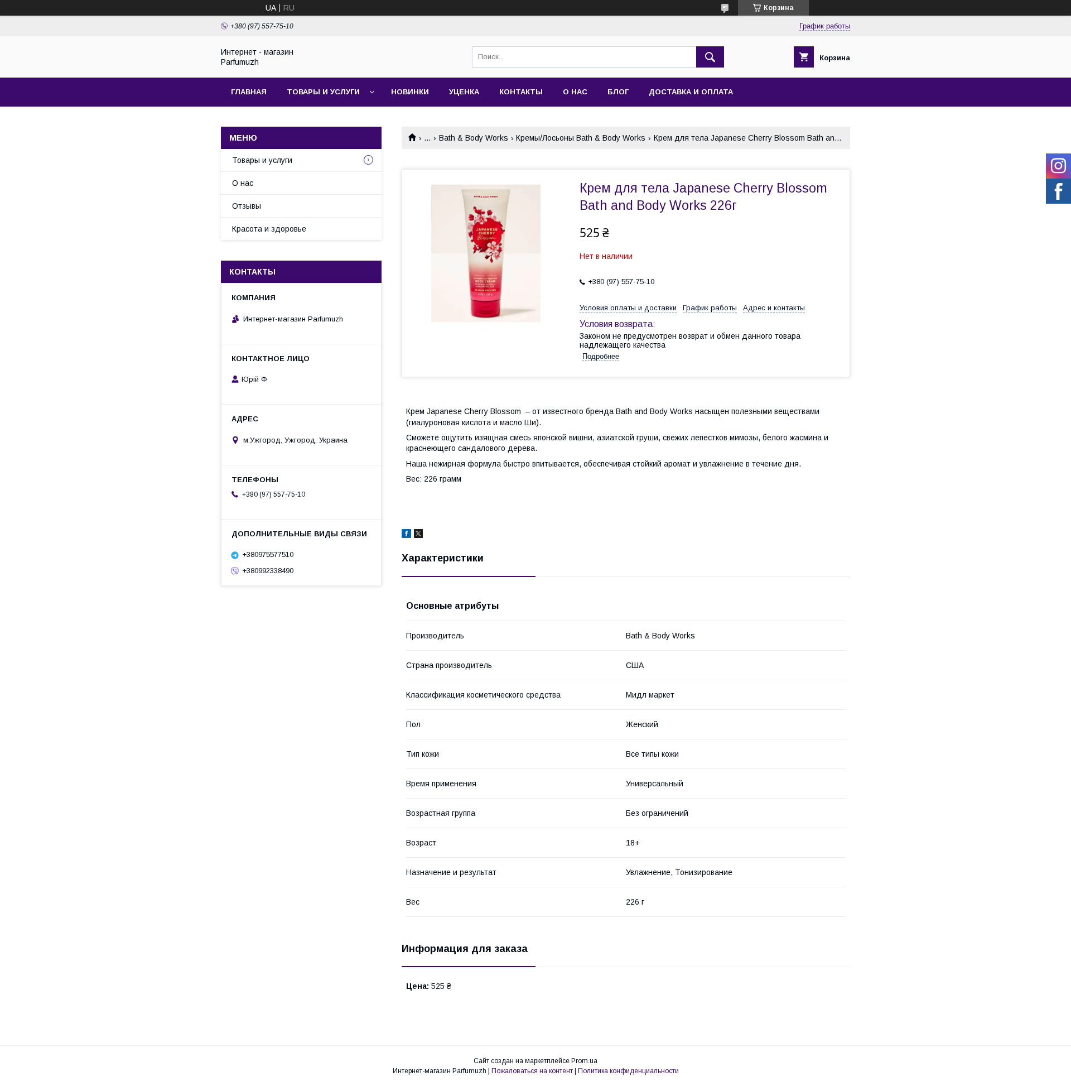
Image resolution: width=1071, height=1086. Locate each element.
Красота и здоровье (269, 228)
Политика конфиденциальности (628, 1071)
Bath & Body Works (473, 137)
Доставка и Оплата (691, 92)
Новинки (410, 92)
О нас (575, 92)
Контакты (521, 92)
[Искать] (710, 57)
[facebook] (406, 535)
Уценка (464, 92)
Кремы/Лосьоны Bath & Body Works (580, 137)
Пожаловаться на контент (532, 1071)
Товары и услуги (323, 92)
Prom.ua (584, 1061)
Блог (618, 92)
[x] (418, 535)
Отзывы (246, 205)
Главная (249, 92)
